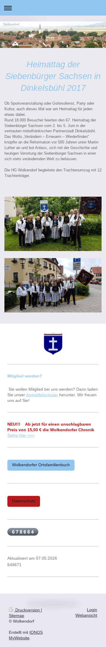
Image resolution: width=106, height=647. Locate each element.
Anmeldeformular (42, 395)
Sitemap (16, 615)
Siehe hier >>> (20, 435)
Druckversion (27, 610)
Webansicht (86, 615)
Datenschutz (23, 501)
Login (92, 610)
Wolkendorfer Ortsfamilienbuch (41, 465)
